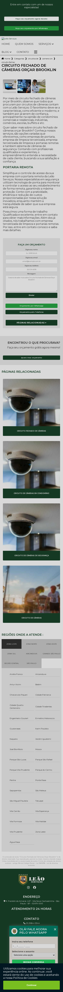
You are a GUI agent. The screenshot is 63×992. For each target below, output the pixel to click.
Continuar (32, 985)
